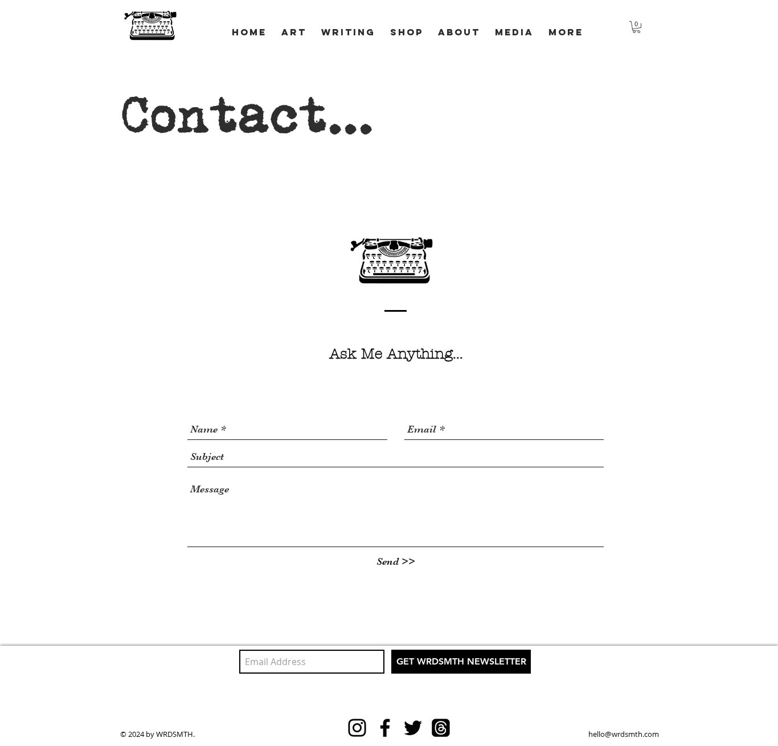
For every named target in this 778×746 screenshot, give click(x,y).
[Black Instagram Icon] (357, 728)
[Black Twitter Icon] (413, 728)
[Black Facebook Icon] (385, 728)
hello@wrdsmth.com (623, 734)
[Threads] (441, 728)
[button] (348, 27)
